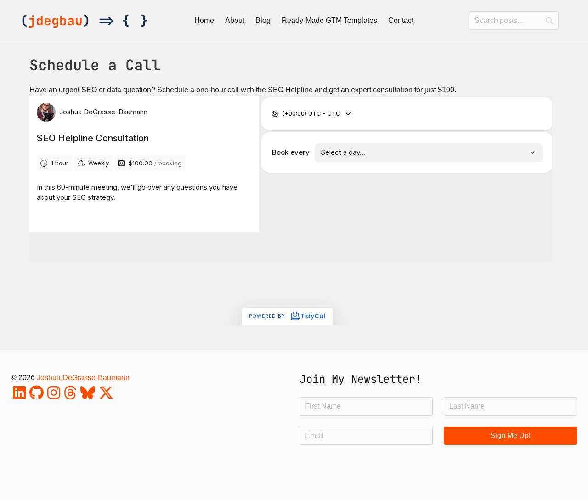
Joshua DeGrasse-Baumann (83, 378)
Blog (263, 20)
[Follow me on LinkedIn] (19, 395)
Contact (400, 20)
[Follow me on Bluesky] (88, 395)
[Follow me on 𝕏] (106, 395)
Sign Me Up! (510, 435)
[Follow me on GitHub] (36, 395)
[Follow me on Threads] (70, 395)
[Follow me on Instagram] (53, 395)
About (234, 20)
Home (204, 20)
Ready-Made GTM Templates (329, 20)
